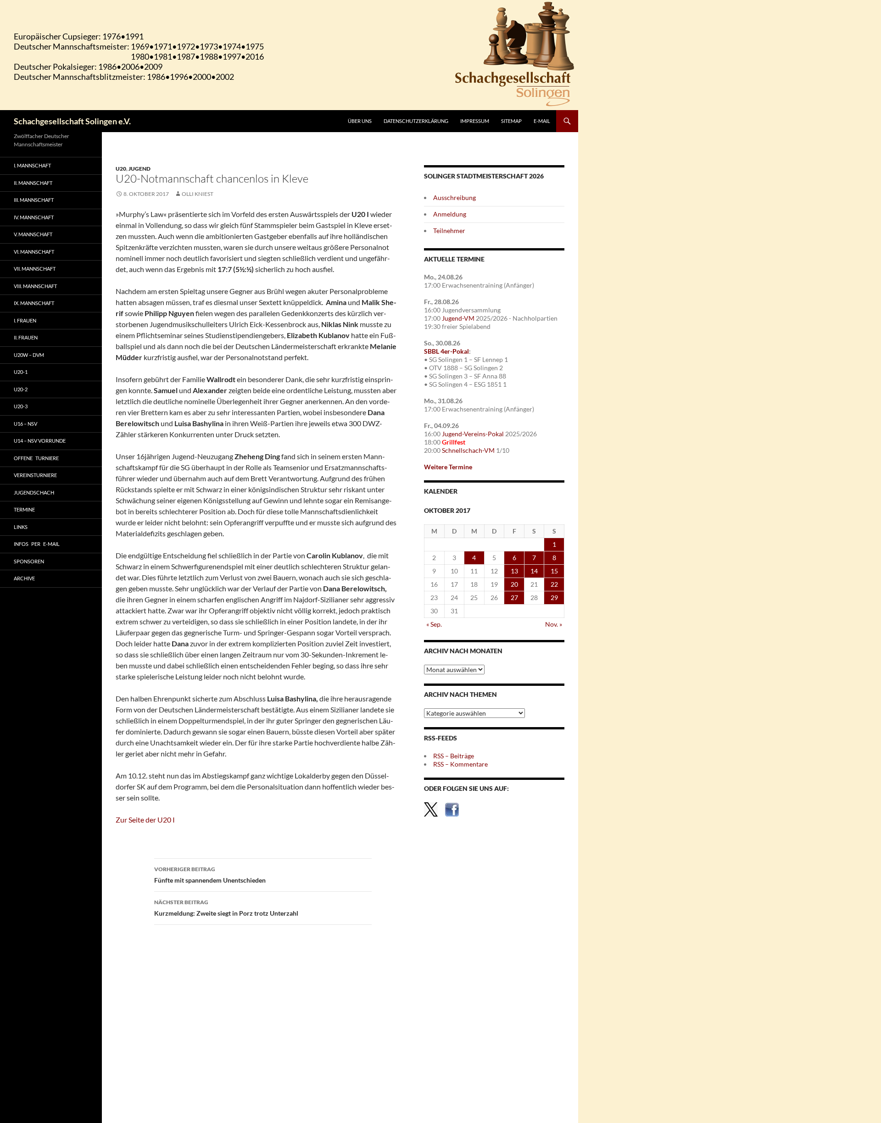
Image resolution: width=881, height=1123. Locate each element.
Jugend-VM (458, 318)
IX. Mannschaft (34, 303)
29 (554, 597)
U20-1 (21, 372)
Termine (24, 509)
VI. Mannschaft (34, 252)
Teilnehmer (449, 230)
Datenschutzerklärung (416, 121)
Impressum (474, 121)
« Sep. (434, 624)
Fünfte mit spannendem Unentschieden (210, 875)
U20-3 (21, 406)
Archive (24, 578)
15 (554, 571)
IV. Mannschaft (34, 217)
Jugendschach (34, 492)
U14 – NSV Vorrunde (40, 441)
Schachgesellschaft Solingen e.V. (72, 121)
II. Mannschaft (33, 183)
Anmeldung (449, 214)
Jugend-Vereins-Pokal (473, 434)
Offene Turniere (36, 458)
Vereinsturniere (35, 475)
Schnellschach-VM (468, 450)
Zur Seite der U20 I (145, 819)
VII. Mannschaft (35, 269)
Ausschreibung (454, 197)
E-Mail (542, 121)
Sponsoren (29, 561)
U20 (121, 168)
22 (554, 584)
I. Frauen (25, 320)
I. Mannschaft (32, 165)
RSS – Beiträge (453, 756)
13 (514, 571)
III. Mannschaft (34, 200)
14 (534, 571)
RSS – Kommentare (460, 764)
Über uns (360, 121)
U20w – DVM (29, 355)
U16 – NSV (25, 424)
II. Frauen (26, 337)
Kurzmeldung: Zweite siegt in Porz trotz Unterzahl (226, 908)
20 (514, 584)
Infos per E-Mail (37, 544)
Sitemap (511, 121)
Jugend (139, 168)
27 (514, 597)
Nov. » (553, 624)
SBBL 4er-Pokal (446, 351)
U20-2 (21, 389)
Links (21, 527)
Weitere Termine (448, 467)
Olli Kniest (197, 193)
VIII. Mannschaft (35, 286)
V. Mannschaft (33, 234)
